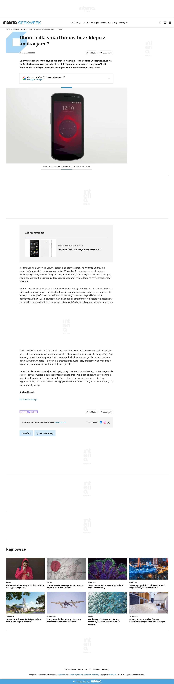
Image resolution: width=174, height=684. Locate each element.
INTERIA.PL (112, 675)
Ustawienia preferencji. (92, 674)
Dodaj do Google (46, 79)
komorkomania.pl (28, 399)
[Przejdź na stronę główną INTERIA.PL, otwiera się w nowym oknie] (10, 22)
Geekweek (16, 29)
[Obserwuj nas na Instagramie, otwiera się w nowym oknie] (105, 422)
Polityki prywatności (76, 675)
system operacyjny (45, 433)
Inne (30, 29)
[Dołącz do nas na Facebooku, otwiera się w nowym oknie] (101, 422)
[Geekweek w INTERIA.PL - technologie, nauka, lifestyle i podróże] (29, 22)
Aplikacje (24, 29)
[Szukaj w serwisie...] (160, 22)
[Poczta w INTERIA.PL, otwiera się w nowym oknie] (165, 22)
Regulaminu (62, 675)
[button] (76, 22)
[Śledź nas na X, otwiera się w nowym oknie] (108, 422)
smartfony (26, 433)
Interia (8, 29)
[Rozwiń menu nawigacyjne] (169, 22)
